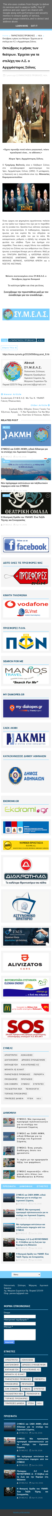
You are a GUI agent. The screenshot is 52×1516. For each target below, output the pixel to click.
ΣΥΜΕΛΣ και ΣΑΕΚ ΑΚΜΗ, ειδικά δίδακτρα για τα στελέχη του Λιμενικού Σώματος (24, 450)
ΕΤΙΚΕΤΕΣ (42, 1186)
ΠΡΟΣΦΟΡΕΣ (11, 1079)
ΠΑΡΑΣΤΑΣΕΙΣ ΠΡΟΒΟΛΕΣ (23, 35)
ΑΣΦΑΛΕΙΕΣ (27, 1055)
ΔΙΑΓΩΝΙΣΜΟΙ (11, 1060)
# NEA (40, 340)
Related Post (9, 420)
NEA (40, 35)
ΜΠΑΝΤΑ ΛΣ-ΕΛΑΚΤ (14, 1069)
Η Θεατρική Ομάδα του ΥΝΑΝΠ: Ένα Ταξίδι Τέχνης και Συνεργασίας (23, 518)
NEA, (45, 75)
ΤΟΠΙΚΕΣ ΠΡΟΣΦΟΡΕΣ (16, 1094)
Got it (34, 26)
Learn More (22, 26)
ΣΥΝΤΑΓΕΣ (38, 1084)
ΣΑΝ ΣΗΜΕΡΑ (11, 1084)
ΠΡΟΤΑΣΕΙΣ (26, 1079)
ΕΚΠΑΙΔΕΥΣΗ (11, 1065)
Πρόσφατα (9, 1186)
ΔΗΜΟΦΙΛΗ (25, 1186)
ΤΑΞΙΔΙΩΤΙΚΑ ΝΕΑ (13, 1089)
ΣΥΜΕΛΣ (25, 1084)
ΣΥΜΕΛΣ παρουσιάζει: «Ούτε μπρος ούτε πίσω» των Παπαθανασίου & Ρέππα (33, 1174)
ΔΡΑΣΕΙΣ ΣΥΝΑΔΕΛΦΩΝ (33, 1060)
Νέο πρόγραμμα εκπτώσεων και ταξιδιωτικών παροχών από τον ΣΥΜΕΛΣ (24, 484)
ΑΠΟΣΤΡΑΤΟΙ (11, 1055)
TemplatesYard (21, 1512)
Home (5, 35)
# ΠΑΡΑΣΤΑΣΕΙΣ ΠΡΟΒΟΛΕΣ (22, 340)
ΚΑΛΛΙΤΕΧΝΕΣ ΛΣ (30, 1065)
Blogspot (36, 1512)
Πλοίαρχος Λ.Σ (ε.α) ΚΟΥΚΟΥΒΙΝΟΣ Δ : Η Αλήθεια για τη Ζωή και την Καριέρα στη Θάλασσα (32, 1242)
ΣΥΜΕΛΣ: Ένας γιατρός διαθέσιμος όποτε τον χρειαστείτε (29, 1150)
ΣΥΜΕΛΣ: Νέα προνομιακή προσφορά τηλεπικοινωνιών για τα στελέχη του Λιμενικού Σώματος (32, 1212)
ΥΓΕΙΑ (30, 1098)
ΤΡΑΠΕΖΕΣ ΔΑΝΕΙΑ (14, 1098)
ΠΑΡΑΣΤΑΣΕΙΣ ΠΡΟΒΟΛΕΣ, (31, 75)
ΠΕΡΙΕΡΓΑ (39, 1074)
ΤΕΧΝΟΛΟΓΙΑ (32, 1089)
